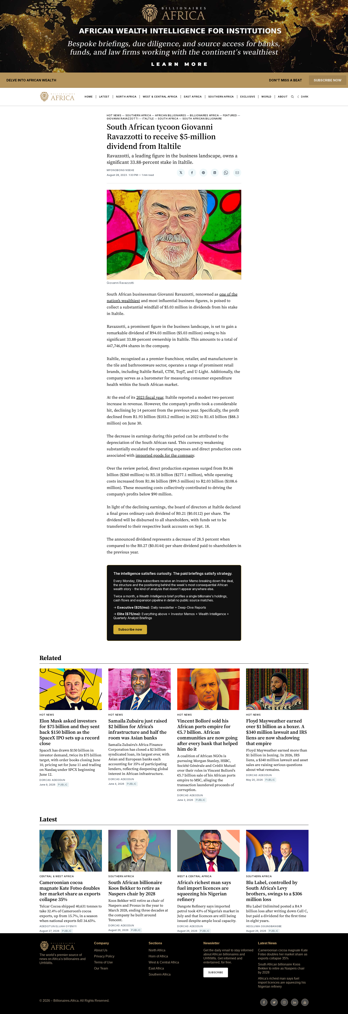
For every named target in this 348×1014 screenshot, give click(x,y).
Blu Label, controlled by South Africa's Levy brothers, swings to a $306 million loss (274, 891)
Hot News (114, 115)
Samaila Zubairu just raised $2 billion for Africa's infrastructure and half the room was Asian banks (137, 729)
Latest (104, 96)
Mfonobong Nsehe (120, 170)
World (266, 96)
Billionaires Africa (204, 115)
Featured (230, 115)
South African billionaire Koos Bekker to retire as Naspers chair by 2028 (135, 888)
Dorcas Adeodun (52, 780)
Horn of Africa (158, 956)
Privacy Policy (104, 956)
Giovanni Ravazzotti (122, 118)
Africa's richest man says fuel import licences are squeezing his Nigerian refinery (204, 891)
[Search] (292, 96)
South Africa (168, 118)
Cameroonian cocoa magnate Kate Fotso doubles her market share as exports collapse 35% (69, 891)
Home (89, 96)
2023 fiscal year (149, 397)
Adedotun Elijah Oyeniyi (58, 926)
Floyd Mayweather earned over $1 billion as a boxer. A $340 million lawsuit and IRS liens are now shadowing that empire (276, 732)
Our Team (101, 968)
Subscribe (215, 972)
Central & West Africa (56, 876)
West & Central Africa (160, 96)
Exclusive (247, 96)
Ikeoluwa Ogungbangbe (264, 926)
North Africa (126, 96)
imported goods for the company (165, 455)
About (283, 96)
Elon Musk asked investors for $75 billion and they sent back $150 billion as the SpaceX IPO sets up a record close (69, 732)
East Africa (193, 96)
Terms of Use (103, 962)
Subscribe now (328, 80)
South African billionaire (202, 118)
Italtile (148, 118)
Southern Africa (221, 96)
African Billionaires (170, 115)
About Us (100, 950)
